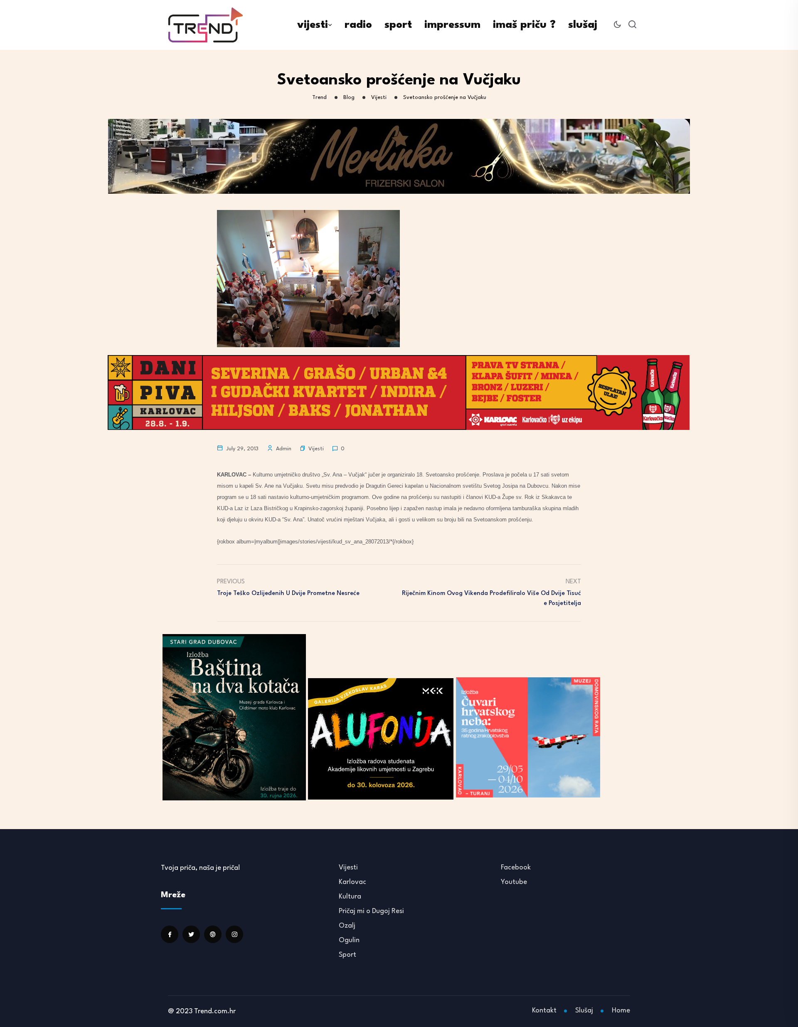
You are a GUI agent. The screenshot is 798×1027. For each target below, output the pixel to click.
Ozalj (347, 925)
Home (621, 1010)
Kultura (350, 896)
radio (358, 25)
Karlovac (352, 882)
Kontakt (544, 1010)
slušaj (582, 25)
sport (398, 25)
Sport (347, 954)
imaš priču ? (524, 25)
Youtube (514, 882)
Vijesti (316, 449)
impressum (452, 25)
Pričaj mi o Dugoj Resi (371, 911)
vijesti (312, 25)
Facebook (516, 867)
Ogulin (349, 940)
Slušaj (584, 1010)
